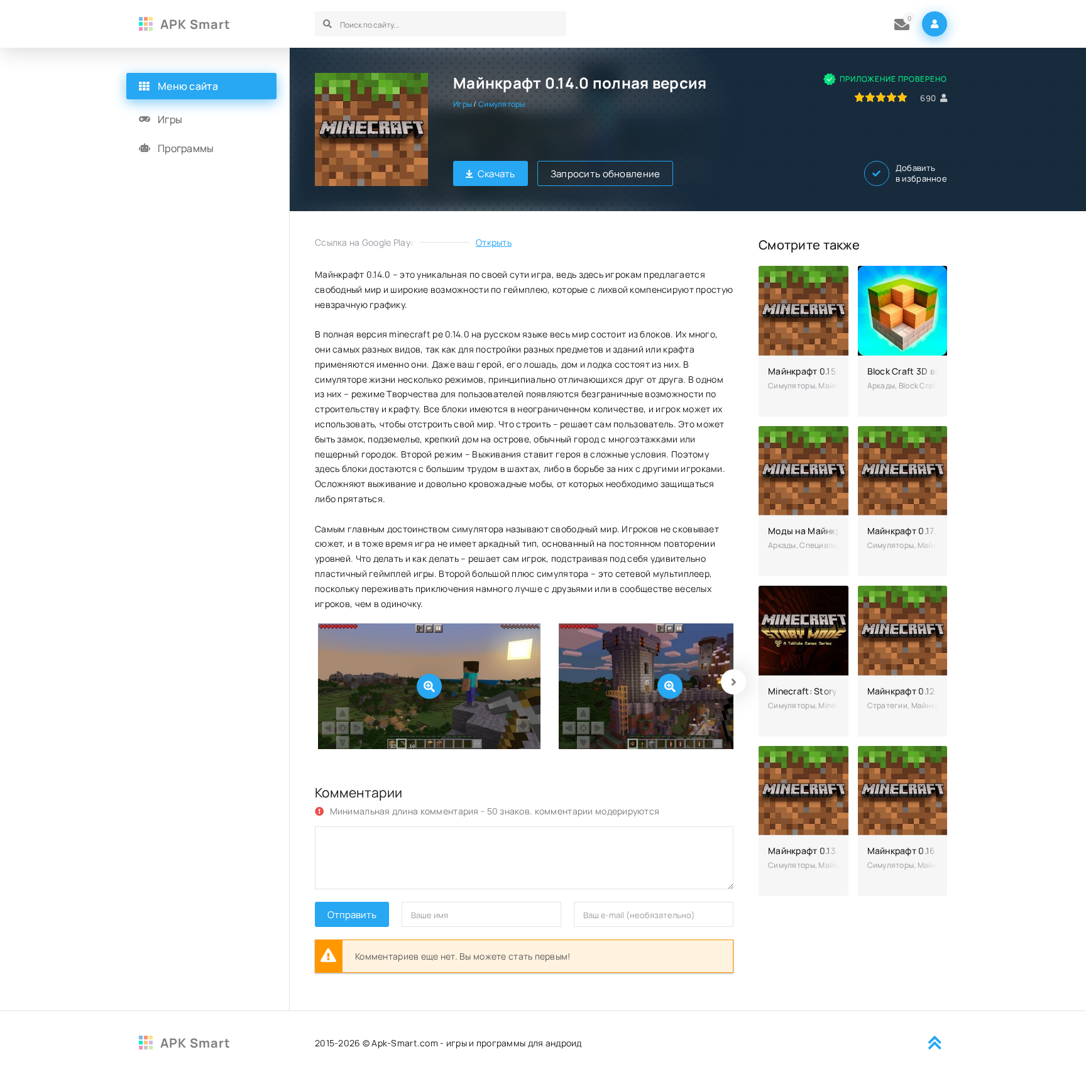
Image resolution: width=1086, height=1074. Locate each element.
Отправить (351, 914)
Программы (186, 148)
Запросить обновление (606, 173)
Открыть (494, 242)
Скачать (496, 173)
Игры (462, 104)
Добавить (921, 173)
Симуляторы (501, 104)
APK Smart (195, 24)
